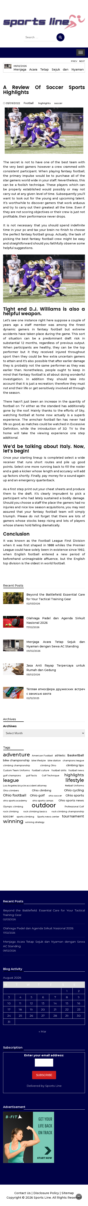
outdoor (44, 805)
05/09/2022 (13, 103)
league (11, 780)
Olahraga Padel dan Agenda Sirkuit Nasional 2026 (38, 928)
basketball (76, 755)
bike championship (16, 760)
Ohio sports (74, 795)
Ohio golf (37, 795)
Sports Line (53, 1086)
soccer (58, 103)
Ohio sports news (71, 800)
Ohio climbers (11, 790)
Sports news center (48, 816)
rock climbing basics (35, 811)
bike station (54, 760)
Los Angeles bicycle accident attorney (25, 785)
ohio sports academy (15, 800)
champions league (73, 760)
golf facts (31, 775)
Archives (10, 726)
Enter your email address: (44, 1055)
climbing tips (75, 765)
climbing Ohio (48, 765)
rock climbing (11, 811)
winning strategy (34, 822)
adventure (16, 754)
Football (29, 103)
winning (13, 821)
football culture (40, 770)
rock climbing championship (68, 811)
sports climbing (25, 816)
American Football (42, 755)
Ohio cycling (74, 790)
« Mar (42, 1031)
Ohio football (14, 795)
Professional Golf (74, 806)
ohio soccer (55, 795)
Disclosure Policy (46, 1193)
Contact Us (22, 1193)
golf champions (12, 775)
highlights (44, 103)
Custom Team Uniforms (16, 770)
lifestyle (74, 780)
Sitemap (68, 1193)
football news (76, 770)
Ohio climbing (41, 790)
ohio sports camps (42, 800)
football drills (59, 770)
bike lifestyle (39, 760)
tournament (73, 816)
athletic (60, 755)
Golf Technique (50, 775)
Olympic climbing (13, 806)
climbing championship (16, 765)
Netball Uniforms (74, 785)
